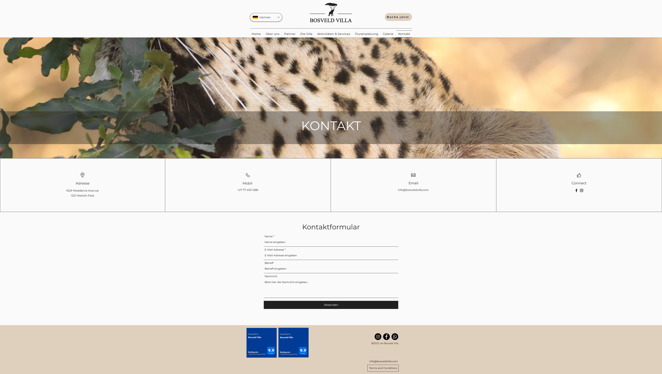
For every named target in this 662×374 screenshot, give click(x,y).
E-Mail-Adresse (274, 249)
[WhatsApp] (395, 336)
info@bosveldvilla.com (413, 190)
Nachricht (271, 276)
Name (269, 236)
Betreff (269, 263)
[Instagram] (581, 190)
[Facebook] (576, 190)
